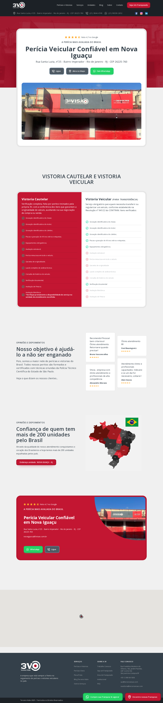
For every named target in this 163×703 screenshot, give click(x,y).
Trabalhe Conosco (104, 666)
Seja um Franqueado (105, 671)
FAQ (98, 684)
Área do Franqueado (105, 675)
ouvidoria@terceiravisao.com (132, 686)
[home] (19, 5)
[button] (81, 616)
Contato (119, 5)
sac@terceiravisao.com (129, 682)
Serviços (80, 5)
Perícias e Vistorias (64, 5)
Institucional (101, 679)
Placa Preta (78, 675)
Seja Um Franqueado (138, 5)
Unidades (91, 5)
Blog (101, 5)
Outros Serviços (80, 684)
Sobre (109, 5)
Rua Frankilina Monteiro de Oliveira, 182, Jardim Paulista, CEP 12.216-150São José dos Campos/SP (131, 669)
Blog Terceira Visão (81, 679)
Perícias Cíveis (79, 671)
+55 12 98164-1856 (128, 678)
